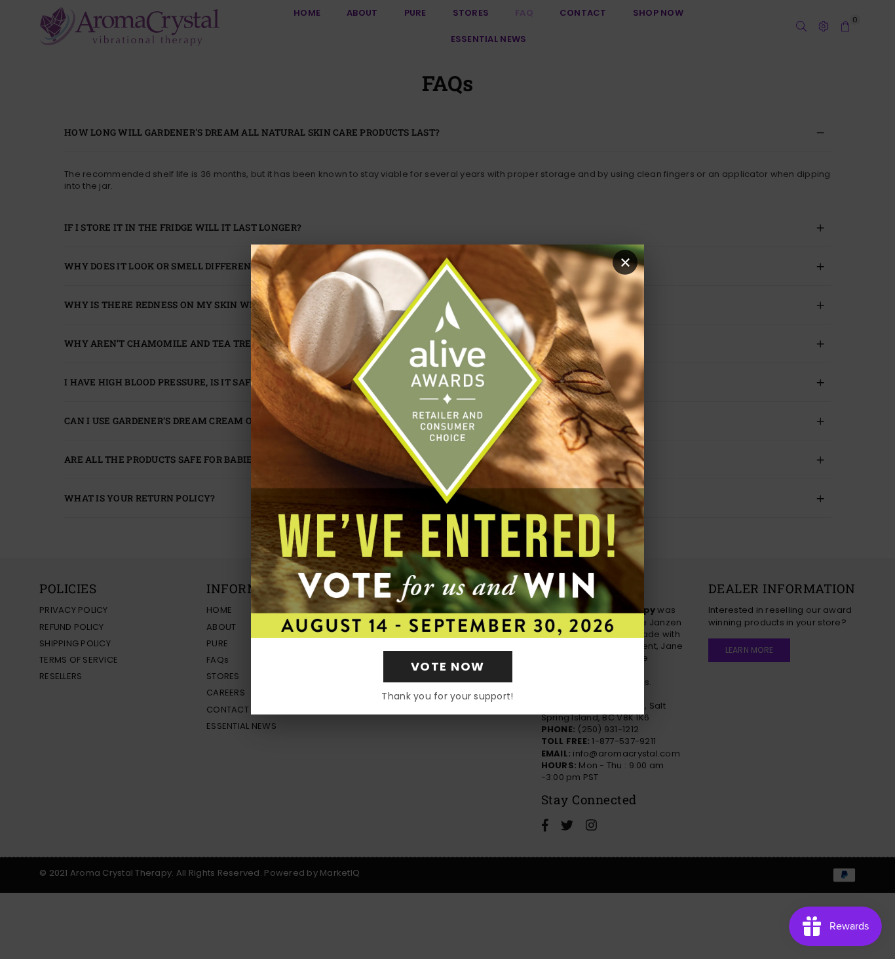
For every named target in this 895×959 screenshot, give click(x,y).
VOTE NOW (448, 666)
